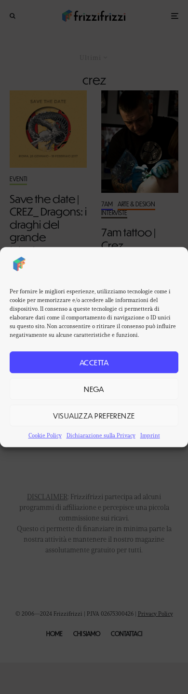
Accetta (94, 362)
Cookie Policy (45, 435)
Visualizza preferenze (93, 415)
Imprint (150, 435)
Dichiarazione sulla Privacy (101, 435)
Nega (94, 388)
